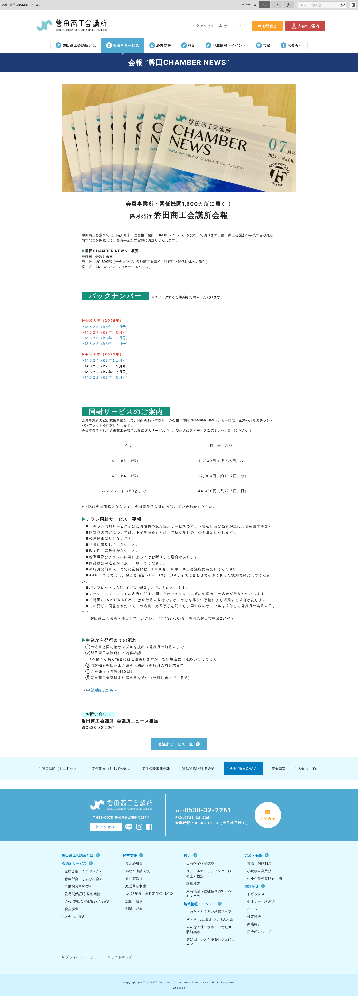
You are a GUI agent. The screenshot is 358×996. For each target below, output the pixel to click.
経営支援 (163, 45)
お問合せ (270, 26)
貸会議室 (279, 768)
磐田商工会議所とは (79, 45)
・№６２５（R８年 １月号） (105, 343)
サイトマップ (234, 26)
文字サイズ (249, 5)
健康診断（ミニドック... (61, 768)
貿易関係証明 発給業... (200, 768)
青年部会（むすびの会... (111, 768)
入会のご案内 (308, 26)
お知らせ (295, 45)
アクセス (207, 26)
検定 (192, 45)
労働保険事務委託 (156, 768)
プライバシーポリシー (83, 957)
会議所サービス (126, 45)
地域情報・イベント (229, 45)
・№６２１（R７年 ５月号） (105, 377)
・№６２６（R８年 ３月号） (105, 338)
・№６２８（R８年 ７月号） (105, 327)
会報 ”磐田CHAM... (245, 768)
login (353, 4)
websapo (179, 987)
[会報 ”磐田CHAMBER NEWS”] (179, 138)
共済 (267, 45)
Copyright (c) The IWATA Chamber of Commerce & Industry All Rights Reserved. (179, 982)
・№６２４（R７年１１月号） (105, 360)
